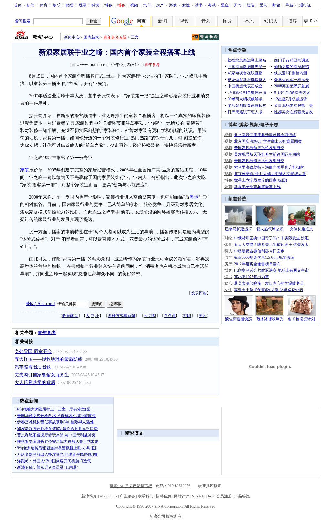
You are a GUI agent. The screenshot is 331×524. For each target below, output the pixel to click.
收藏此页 (70, 315)
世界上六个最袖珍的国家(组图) (260, 180)
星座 (225, 5)
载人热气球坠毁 (269, 229)
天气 (237, 5)
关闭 (203, 315)
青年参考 (152, 64)
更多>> (311, 21)
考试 (212, 5)
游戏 (173, 5)
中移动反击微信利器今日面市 (259, 251)
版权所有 (174, 516)
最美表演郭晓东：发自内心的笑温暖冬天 (269, 283)
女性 (186, 5)
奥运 (193, 197)
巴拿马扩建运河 (238, 229)
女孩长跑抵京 (301, 229)
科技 (95, 5)
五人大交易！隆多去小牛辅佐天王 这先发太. (272, 244)
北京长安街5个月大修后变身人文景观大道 (270, 173)
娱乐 (56, 5)
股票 (82, 5)
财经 (69, 5)
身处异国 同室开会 (33, 351)
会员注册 (224, 496)
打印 (187, 315)
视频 (134, 5)
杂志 (228, 186)
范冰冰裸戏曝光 (269, 319)
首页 (18, 5)
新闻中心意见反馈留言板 (131, 486)
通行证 (305, 5)
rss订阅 (150, 315)
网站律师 (181, 496)
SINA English (203, 496)
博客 (108, 5)
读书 (199, 5)
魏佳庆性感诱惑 (238, 319)
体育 (44, 5)
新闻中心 (72, 37)
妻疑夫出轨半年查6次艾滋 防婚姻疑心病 (268, 290)
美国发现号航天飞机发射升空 (259, 148)
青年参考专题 (115, 37)
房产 (160, 5)
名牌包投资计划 (301, 319)
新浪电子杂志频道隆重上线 (257, 186)
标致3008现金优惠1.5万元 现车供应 (264, 257)
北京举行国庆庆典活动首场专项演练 (265, 135)
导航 (289, 5)
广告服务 (127, 496)
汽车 (147, 5)
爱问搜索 (22, 21)
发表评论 (199, 293)
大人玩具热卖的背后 (35, 382)
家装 (24, 170)
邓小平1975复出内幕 (251, 277)
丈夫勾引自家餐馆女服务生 (42, 374)
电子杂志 (269, 124)
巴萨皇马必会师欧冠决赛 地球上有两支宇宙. (272, 270)
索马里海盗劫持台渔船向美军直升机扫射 (269, 167)
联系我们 (145, 496)
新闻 (31, 5)
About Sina (108, 496)
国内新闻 (91, 37)
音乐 (205, 21)
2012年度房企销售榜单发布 (257, 264)
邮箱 (276, 5)
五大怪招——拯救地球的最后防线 (48, 359)
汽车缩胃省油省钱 (33, 367)
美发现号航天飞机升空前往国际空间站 (267, 154)
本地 (249, 21)
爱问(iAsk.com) (40, 303)
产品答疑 (242, 496)
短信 (250, 5)
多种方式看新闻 (121, 315)
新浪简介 (89, 496)
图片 (227, 21)
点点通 (170, 315)
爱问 (263, 5)
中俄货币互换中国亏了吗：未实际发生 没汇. (272, 238)
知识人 (271, 21)
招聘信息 (163, 496)
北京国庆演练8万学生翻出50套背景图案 (268, 141)
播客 (243, 124)
